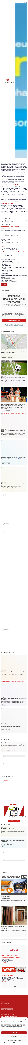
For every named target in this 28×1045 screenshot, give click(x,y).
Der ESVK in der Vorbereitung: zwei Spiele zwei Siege (12, 829)
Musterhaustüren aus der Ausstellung (12, 926)
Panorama (10, 357)
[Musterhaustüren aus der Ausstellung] (14, 915)
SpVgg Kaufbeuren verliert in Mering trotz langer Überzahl (13, 378)
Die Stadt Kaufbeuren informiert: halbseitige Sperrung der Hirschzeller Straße (13, 352)
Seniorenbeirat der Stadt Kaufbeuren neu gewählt (13, 744)
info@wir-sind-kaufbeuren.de (7, 1008)
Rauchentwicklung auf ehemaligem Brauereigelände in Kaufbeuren (13, 699)
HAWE (13, 0)
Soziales (9, 750)
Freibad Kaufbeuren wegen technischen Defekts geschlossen (12, 484)
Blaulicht (3, 704)
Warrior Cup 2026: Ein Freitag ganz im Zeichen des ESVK (13, 431)
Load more (14, 986)
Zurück (4, 284)
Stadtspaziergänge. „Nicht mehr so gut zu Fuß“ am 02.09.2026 (13, 672)
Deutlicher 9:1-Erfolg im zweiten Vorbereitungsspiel (13, 457)
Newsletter (4, 357)
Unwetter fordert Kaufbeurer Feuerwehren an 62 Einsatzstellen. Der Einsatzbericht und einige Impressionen (13, 726)
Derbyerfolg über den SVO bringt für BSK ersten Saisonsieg (12, 841)
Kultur (3, 410)
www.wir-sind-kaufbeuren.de (7, 1009)
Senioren (4, 750)
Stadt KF (17, 0)
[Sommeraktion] (14, 885)
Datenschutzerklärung (9, 325)
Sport (9, 436)
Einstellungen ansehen (14, 1040)
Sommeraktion (5, 896)
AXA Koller (9, 0)
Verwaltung (14, 750)
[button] (26, 1019)
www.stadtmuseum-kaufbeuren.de (9, 281)
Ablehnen (14, 1036)
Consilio (21, 0)
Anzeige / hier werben (6, 494)
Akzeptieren (14, 1032)
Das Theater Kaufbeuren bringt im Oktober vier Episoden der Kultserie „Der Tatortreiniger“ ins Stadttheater (13, 405)
